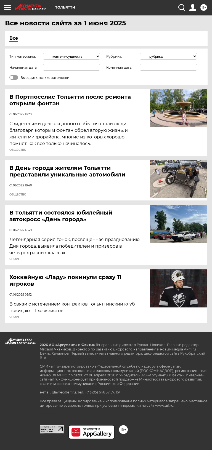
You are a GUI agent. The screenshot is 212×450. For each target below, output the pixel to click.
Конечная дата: (119, 67)
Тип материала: (22, 56)
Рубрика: (114, 56)
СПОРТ (14, 259)
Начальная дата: (23, 67)
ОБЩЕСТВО (17, 150)
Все (13, 38)
